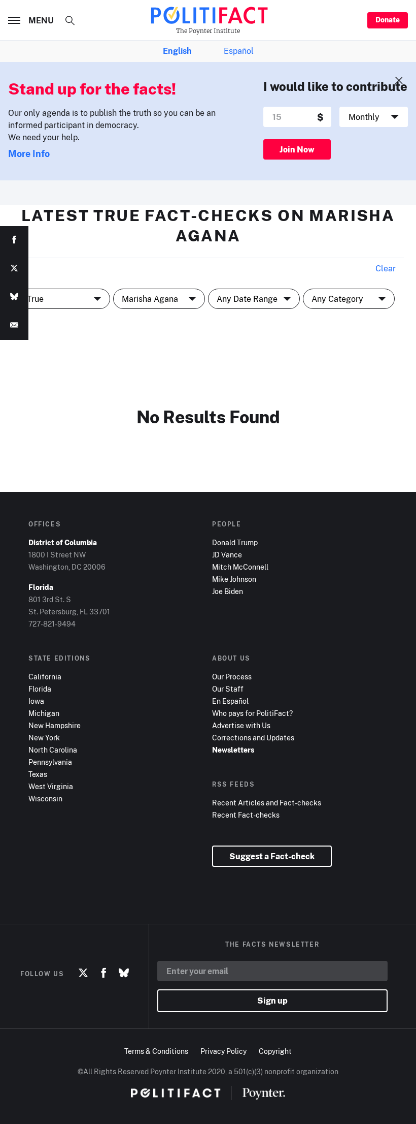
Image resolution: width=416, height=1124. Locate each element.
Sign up (272, 1000)
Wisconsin (45, 798)
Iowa (36, 701)
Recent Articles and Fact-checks (266, 802)
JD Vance (227, 554)
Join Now (297, 149)
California (44, 676)
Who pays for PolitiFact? (252, 713)
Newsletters (233, 749)
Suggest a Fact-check (272, 856)
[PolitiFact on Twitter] (83, 973)
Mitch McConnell (240, 567)
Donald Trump (235, 542)
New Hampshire (54, 725)
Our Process (232, 676)
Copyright (275, 1051)
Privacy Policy (223, 1051)
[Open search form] (70, 20)
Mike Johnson (234, 579)
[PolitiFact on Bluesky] (124, 973)
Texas (37, 774)
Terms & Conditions (156, 1051)
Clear (385, 268)
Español (239, 51)
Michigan (43, 713)
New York (44, 737)
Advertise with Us (241, 725)
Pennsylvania (50, 762)
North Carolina (52, 749)
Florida (39, 688)
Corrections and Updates (253, 737)
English (177, 51)
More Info (29, 153)
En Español (230, 701)
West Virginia (50, 786)
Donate (387, 19)
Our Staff (228, 688)
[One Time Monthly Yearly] (373, 117)
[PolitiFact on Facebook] (103, 973)
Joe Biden (227, 591)
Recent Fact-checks (246, 814)
